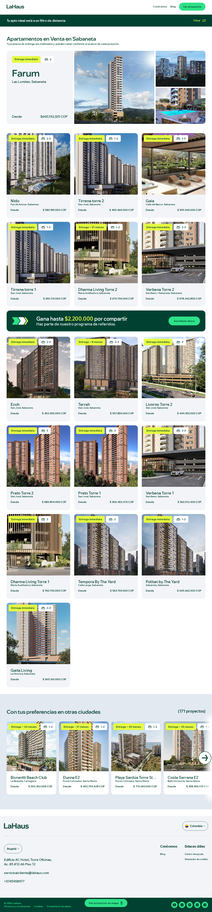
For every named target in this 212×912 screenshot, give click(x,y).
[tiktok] (182, 905)
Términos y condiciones (17, 906)
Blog (162, 854)
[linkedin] (197, 905)
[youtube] (174, 905)
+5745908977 (14, 881)
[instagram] (189, 905)
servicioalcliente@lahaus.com (26, 873)
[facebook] (205, 905)
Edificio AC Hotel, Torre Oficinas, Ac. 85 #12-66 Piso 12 (28, 862)
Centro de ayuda (194, 854)
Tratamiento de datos (59, 906)
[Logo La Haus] (15, 7)
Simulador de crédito (196, 859)
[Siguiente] (205, 758)
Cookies (38, 906)
